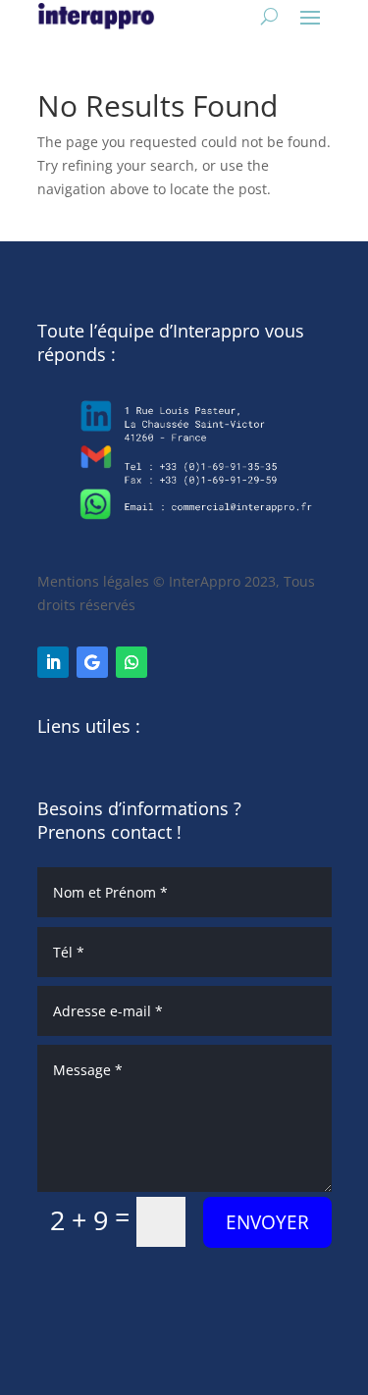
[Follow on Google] (92, 662)
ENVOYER (267, 1222)
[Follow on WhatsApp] (131, 662)
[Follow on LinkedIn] (53, 662)
